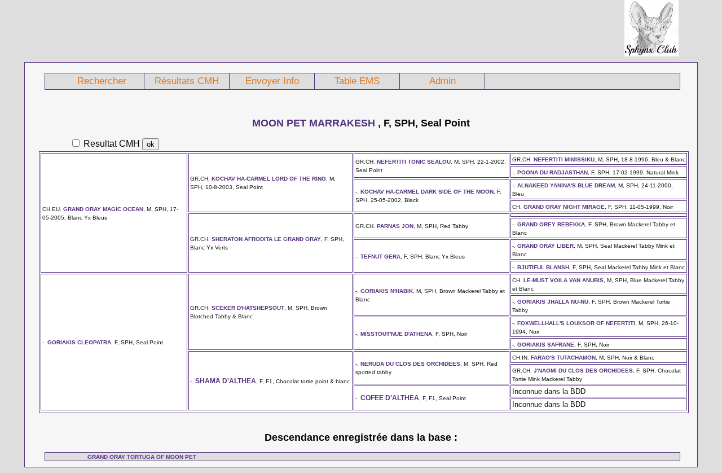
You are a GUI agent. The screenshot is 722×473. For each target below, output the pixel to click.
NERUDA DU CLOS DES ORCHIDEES (410, 364)
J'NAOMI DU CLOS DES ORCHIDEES (583, 370)
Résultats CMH (187, 81)
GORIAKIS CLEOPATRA (79, 342)
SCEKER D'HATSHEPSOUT (248, 308)
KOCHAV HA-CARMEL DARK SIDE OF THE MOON (427, 192)
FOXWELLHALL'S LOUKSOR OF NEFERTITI (576, 323)
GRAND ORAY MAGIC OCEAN (103, 209)
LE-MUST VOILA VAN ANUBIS (563, 280)
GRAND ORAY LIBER (545, 246)
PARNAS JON (395, 226)
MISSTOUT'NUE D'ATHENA (396, 334)
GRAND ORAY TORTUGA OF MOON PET (141, 457)
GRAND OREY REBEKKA (551, 224)
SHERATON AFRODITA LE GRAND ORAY (266, 239)
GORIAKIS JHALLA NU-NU (552, 302)
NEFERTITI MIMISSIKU (564, 159)
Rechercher (101, 81)
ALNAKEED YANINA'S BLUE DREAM (566, 185)
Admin (442, 81)
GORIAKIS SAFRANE (545, 344)
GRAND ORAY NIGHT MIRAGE (564, 207)
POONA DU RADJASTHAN (552, 172)
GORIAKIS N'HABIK (386, 291)
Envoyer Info (272, 81)
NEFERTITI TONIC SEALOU (414, 162)
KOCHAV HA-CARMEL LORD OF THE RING (269, 179)
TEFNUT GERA (380, 256)
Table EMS (357, 81)
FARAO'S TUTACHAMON (563, 357)
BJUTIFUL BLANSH (543, 267)
